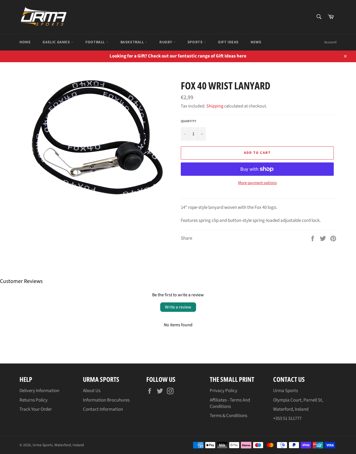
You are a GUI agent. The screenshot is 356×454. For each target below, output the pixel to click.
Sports (195, 42)
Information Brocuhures (106, 400)
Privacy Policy (223, 390)
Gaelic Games (57, 42)
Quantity (188, 121)
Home (25, 42)
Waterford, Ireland (69, 445)
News (256, 42)
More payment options (257, 183)
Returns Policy (33, 400)
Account (330, 42)
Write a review (178, 307)
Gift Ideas (228, 42)
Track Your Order (35, 409)
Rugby (166, 42)
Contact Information (103, 409)
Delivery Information (39, 390)
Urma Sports (43, 445)
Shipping (214, 106)
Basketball (132, 42)
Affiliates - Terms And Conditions (230, 403)
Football (95, 42)
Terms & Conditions (228, 415)
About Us (91, 390)
